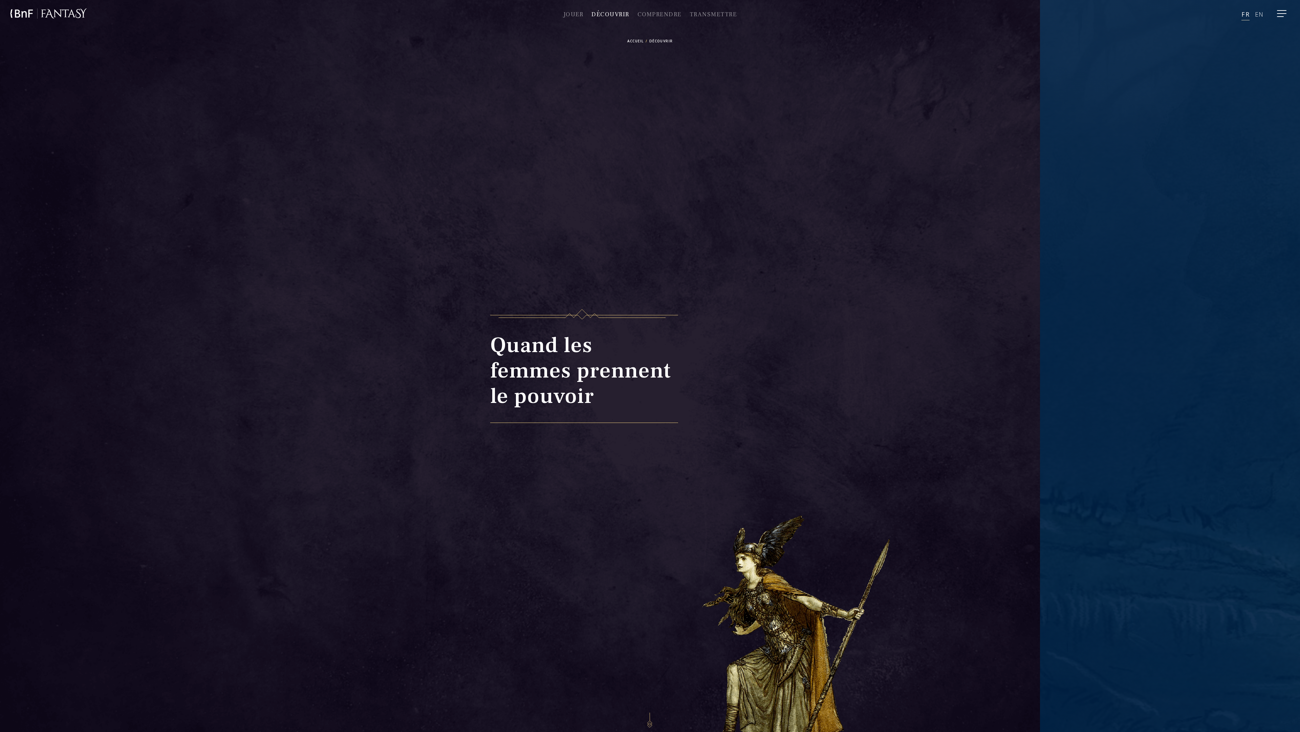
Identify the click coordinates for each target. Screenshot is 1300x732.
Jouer (573, 14)
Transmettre (713, 14)
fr (1245, 14)
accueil (635, 41)
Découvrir (610, 14)
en (1259, 14)
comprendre (659, 14)
